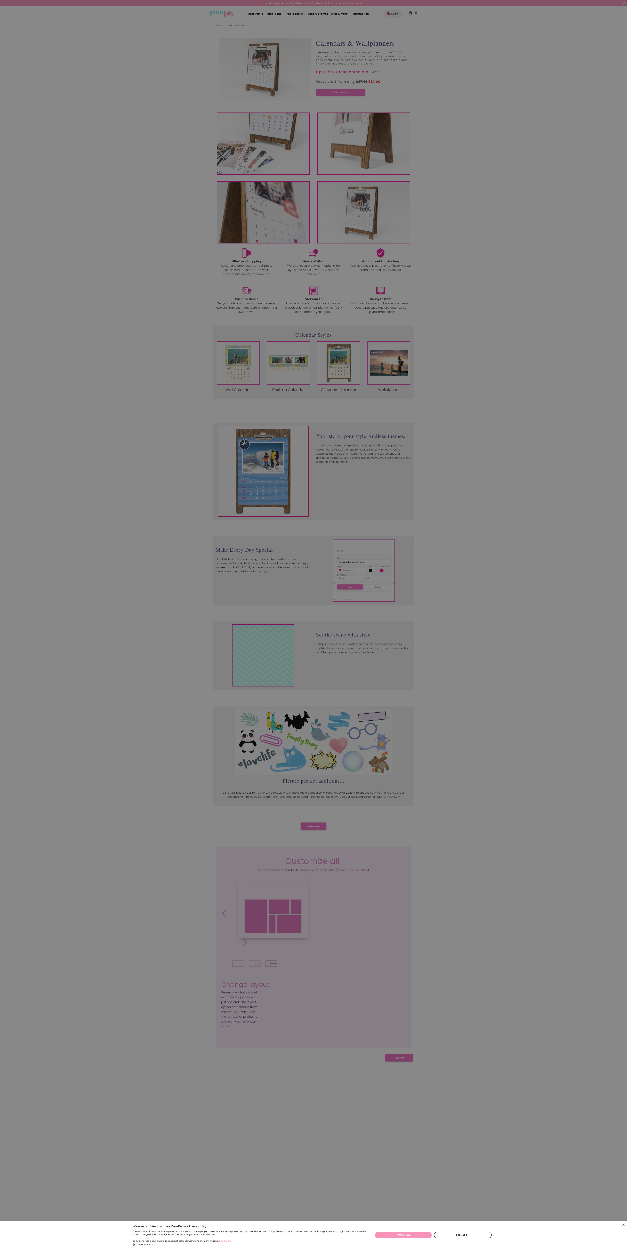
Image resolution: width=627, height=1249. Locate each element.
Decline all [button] (462, 1235)
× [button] (623, 1225)
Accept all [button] (403, 1234)
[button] (250, 1245)
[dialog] (313, 1235)
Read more (225, 1241)
